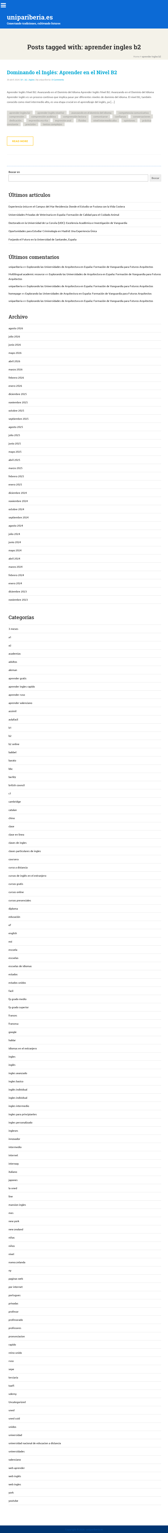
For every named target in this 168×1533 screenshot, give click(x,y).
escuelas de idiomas (20, 966)
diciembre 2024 (18, 492)
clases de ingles (18, 842)
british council (17, 785)
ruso (11, 1360)
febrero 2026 (16, 377)
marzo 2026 (15, 369)
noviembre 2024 (18, 500)
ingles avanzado (18, 1073)
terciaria (13, 1377)
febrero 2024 (16, 575)
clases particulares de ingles (25, 851)
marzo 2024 (15, 566)
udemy (13, 1393)
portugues (15, 1295)
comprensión (16, 116)
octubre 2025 (16, 410)
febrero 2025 (16, 476)
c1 (10, 793)
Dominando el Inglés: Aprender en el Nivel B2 (62, 72)
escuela (13, 949)
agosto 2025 (16, 426)
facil (11, 990)
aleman (13, 669)
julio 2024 (14, 533)
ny (10, 1270)
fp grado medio (17, 999)
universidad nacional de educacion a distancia (35, 1443)
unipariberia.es (30, 17)
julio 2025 (14, 435)
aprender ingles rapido (22, 686)
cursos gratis (16, 883)
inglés (12, 1064)
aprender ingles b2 (19, 112)
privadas (13, 1303)
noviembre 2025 (18, 402)
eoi (10, 941)
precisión (30, 124)
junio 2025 (15, 443)
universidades (17, 1451)
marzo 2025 (15, 468)
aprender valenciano (20, 702)
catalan (13, 809)
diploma (13, 908)
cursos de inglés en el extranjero (27, 875)
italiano (13, 1171)
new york (14, 1221)
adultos (13, 661)
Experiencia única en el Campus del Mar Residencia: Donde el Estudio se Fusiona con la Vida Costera (67, 206)
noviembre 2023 (18, 599)
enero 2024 (15, 583)
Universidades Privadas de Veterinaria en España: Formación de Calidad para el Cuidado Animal (64, 214)
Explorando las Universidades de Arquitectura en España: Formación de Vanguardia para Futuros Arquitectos (90, 266)
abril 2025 (14, 459)
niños (12, 1245)
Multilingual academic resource (27, 274)
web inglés (15, 1476)
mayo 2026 (15, 352)
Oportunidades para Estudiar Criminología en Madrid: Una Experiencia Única (53, 231)
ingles (31, 79)
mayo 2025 (15, 451)
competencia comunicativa (134, 112)
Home (136, 56)
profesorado (16, 1319)
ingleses (13, 1130)
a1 (10, 637)
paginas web (16, 1278)
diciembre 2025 (18, 393)
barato (12, 760)
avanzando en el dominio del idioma (91, 112)
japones (13, 1179)
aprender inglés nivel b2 (50, 112)
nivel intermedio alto (105, 120)
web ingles (15, 1484)
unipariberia (15, 266)
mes (11, 1212)
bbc (11, 768)
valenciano (15, 1459)
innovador (14, 1138)
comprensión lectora (74, 116)
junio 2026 (15, 344)
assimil (12, 711)
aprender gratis (17, 678)
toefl (11, 1385)
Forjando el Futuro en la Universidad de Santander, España (42, 239)
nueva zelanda (17, 1262)
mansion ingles (17, 1204)
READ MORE (20, 141)
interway (14, 1163)
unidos (12, 1426)
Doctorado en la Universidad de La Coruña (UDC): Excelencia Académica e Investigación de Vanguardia (68, 222)
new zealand (16, 1229)
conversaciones (141, 116)
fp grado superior (19, 1007)
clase (11, 826)
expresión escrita (38, 120)
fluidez (82, 120)
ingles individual (18, 1097)
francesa (13, 1023)
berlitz (12, 776)
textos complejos (52, 124)
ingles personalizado (20, 1122)
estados (13, 974)
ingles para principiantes (23, 1114)
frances (13, 1015)
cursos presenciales (20, 900)
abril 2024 (14, 558)
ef (10, 924)
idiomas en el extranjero (23, 1048)
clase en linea (16, 834)
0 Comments (58, 79)
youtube (13, 1500)
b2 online (14, 744)
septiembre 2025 (19, 418)
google (13, 1031)
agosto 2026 (16, 328)
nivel (11, 1254)
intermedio (15, 1147)
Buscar (155, 177)
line (11, 1196)
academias (15, 653)
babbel (12, 752)
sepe (11, 1369)
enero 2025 (15, 484)
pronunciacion (17, 1336)
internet (13, 1155)
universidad (15, 1434)
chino (12, 818)
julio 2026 (14, 336)
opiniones (129, 120)
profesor (14, 1311)
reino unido (15, 1352)
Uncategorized (17, 1402)
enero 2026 (15, 385)
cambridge (15, 801)
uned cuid (14, 1418)
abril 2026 (14, 361)
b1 (22, 79)
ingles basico (16, 1081)
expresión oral (63, 120)
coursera (14, 859)
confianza (120, 116)
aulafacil (13, 719)
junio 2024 (15, 542)
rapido (12, 1344)
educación (14, 916)
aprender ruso (17, 694)
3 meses (13, 628)
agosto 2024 (16, 525)
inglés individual (18, 1089)
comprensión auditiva (43, 116)
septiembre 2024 (19, 517)
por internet (16, 1286)
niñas (12, 1237)
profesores (15, 1327)
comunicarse (100, 116)
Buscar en (14, 171)
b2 (26, 79)
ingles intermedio (19, 1105)
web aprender (17, 1467)
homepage (15, 293)
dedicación (15, 120)
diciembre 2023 (18, 591)
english (13, 933)
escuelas (13, 957)
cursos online (16, 892)
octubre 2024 (16, 509)
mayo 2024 (15, 550)
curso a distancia (18, 867)
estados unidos (17, 982)
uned (11, 1410)
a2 (10, 645)
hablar (12, 1040)
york (11, 1492)
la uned (13, 1188)
